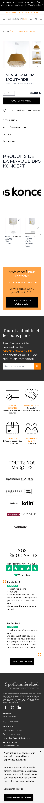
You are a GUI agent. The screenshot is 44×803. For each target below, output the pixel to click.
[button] (19, 220)
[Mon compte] (36, 19)
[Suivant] (36, 67)
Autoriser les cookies (18, 797)
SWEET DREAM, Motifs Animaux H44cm (29, 241)
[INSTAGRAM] (12, 707)
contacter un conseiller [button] (22, 302)
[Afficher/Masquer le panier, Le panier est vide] (41, 19)
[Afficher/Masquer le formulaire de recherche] (31, 19)
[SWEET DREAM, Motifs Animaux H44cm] (33, 226)
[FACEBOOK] (5, 707)
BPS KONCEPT (27, 83)
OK (37, 366)
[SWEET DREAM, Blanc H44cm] (13, 226)
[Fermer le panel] (40, 751)
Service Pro (8, 726)
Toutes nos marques (22, 465)
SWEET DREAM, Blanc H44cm (8, 240)
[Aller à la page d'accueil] (18, 19)
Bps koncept (9, 174)
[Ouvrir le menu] (4, 19)
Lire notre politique (13, 788)
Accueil (6, 31)
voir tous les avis (22, 661)
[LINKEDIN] (19, 707)
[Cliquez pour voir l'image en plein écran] (16, 54)
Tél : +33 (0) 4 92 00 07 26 (22, 282)
